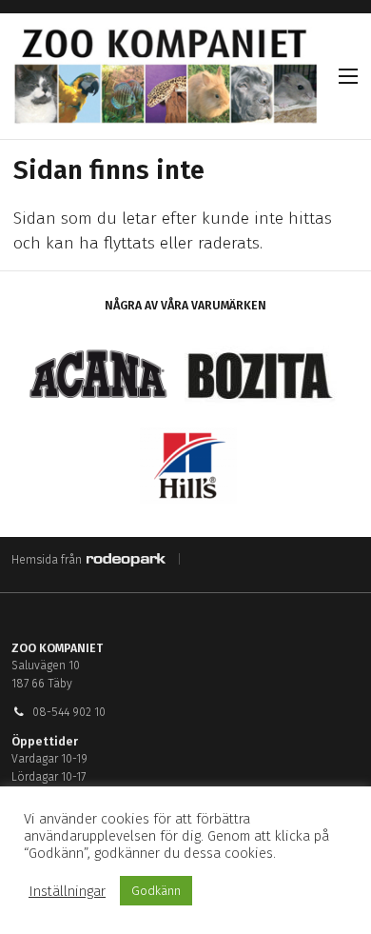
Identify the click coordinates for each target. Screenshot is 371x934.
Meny (348, 76)
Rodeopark (126, 559)
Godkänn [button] (156, 891)
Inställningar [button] (67, 891)
